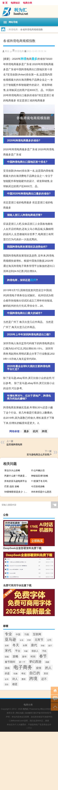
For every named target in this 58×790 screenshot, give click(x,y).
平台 (17, 651)
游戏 (7, 668)
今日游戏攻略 (38, 486)
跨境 (23, 59)
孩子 (50, 645)
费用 (23, 679)
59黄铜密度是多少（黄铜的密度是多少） (17, 491)
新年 (24, 656)
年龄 (26, 651)
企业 (21, 640)
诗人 (15, 679)
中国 (18, 634)
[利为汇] (29, 11)
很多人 (35, 650)
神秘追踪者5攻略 (39, 475)
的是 (7, 673)
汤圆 (47, 661)
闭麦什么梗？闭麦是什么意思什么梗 (17, 475)
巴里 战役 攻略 (11, 486)
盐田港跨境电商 (14, 444)
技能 (7, 656)
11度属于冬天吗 (39, 481)
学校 (42, 645)
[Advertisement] (29, 761)
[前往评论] (54, 698)
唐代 (34, 645)
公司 (49, 639)
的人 (48, 667)
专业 (8, 633)
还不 (44, 679)
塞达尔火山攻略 (12, 470)
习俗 (26, 634)
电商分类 (27, 2)
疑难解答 (29, 712)
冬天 (16, 644)
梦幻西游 (35, 661)
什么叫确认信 (38, 470)
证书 (6, 679)
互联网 (37, 634)
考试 (23, 673)
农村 (7, 645)
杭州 (33, 280)
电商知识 (15, 2)
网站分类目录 (46, 708)
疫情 (38, 668)
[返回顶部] (54, 706)
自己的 (34, 672)
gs (11, 51)
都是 (14, 684)
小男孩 (29, 727)
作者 (29, 640)
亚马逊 (10, 639)
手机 (44, 650)
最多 (34, 59)
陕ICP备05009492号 (42, 712)
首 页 (5, 2)
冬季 (25, 645)
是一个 (22, 661)
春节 (43, 656)
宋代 (8, 650)
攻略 (15, 656)
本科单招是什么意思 (41, 491)
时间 (33, 656)
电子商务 (23, 666)
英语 (46, 673)
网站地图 (20, 712)
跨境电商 (13, 29)
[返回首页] (54, 690)
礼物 (15, 673)
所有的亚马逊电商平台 (15, 481)
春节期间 (10, 661)
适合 (6, 684)
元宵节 (39, 639)
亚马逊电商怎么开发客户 (39, 454)
